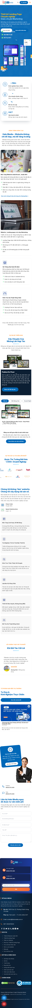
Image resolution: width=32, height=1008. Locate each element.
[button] (18, 2)
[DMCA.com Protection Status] (8, 983)
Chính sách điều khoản (9, 972)
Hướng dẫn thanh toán (9, 967)
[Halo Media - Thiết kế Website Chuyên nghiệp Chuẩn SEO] (8, 2)
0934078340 (10, 924)
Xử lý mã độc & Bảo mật (9, 944)
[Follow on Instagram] (4, 929)
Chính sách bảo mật (8, 969)
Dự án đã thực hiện (8, 951)
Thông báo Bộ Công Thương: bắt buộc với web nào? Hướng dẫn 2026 (15, 723)
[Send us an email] (8, 929)
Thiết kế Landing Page (9, 938)
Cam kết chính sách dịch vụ (10, 974)
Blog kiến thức (7, 965)
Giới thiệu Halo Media (9, 958)
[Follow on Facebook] (2, 929)
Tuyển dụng (7, 963)
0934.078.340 (10, 871)
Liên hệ (5, 960)
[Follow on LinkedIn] (15, 929)
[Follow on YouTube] (17, 929)
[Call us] (11, 929)
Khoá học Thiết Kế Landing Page (12, 942)
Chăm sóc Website (8, 940)
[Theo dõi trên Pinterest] (13, 929)
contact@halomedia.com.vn (15, 919)
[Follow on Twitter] (6, 929)
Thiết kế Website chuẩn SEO (11, 936)
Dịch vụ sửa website (9, 947)
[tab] (5, 401)
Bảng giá (6, 949)
